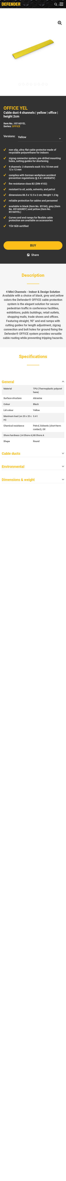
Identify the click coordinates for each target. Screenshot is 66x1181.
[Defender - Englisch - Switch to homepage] (11, 4)
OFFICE (16, 126)
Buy (33, 245)
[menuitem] (56, 4)
